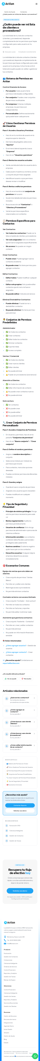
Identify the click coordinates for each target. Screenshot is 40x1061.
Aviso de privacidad (9, 1053)
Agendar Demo (9, 1026)
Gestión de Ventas (10, 996)
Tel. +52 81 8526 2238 (14, 940)
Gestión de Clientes (10, 1006)
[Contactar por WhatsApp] (35, 1056)
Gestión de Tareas (9, 977)
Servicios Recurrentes (11, 1003)
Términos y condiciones (22, 1053)
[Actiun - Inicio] (8, 4)
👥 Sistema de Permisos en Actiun (17, 764)
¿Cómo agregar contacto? (16, 652)
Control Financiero (10, 970)
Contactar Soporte (20, 805)
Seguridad (32, 1053)
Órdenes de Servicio (10, 967)
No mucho (27, 679)
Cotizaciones (8, 960)
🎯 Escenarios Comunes (14, 785)
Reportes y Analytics (10, 973)
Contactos (23, 12)
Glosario (6, 1033)
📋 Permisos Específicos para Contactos (19, 771)
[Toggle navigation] (36, 4)
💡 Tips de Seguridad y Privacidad (17, 781)
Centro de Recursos (10, 1016)
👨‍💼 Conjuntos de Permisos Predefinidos (19, 774)
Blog (5, 1039)
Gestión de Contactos (11, 957)
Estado (6, 1043)
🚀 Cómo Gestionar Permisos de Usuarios (20, 767)
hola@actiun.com (12, 943)
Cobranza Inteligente (10, 963)
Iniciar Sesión (8, 1029)
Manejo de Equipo (9, 980)
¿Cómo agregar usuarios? (16, 646)
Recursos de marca (10, 1019)
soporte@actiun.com (11, 663)
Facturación (7, 953)
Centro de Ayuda (9, 12)
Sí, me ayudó (11, 679)
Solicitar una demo (20, 811)
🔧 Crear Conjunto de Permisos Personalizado (21, 778)
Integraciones (8, 1023)
